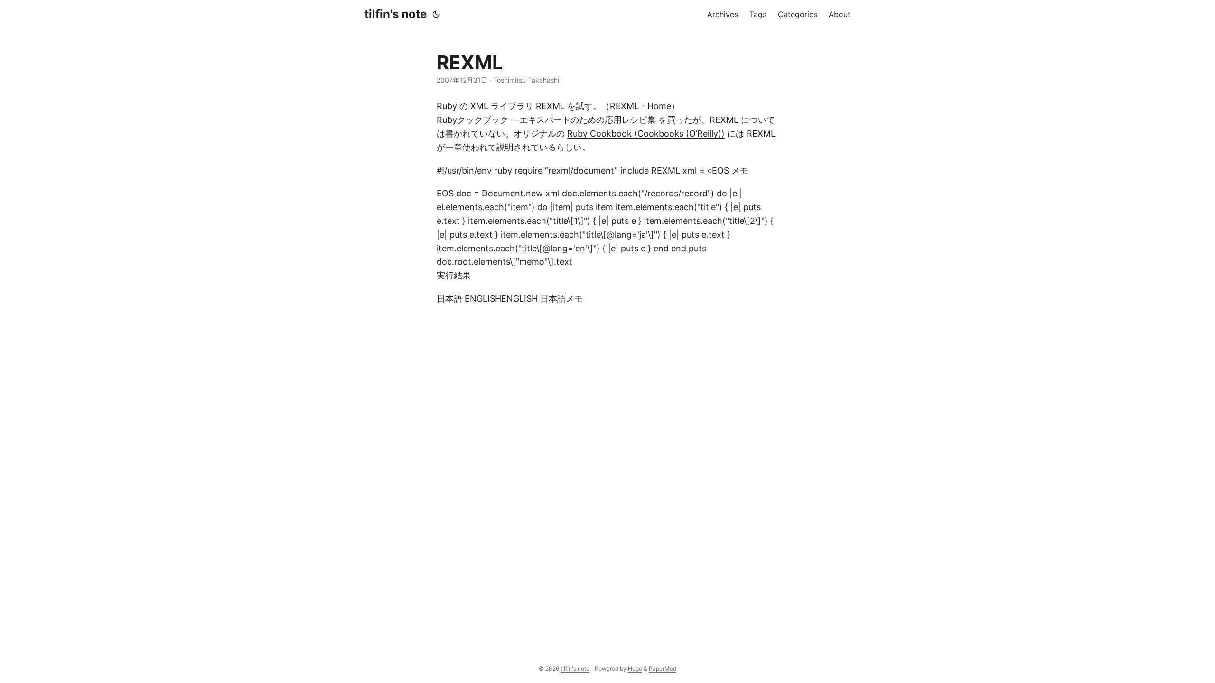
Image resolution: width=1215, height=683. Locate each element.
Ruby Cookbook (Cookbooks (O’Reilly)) (646, 133)
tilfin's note (395, 14)
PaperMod (662, 668)
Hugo (635, 668)
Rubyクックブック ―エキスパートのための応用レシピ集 (546, 120)
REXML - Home (640, 106)
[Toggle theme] (436, 14)
